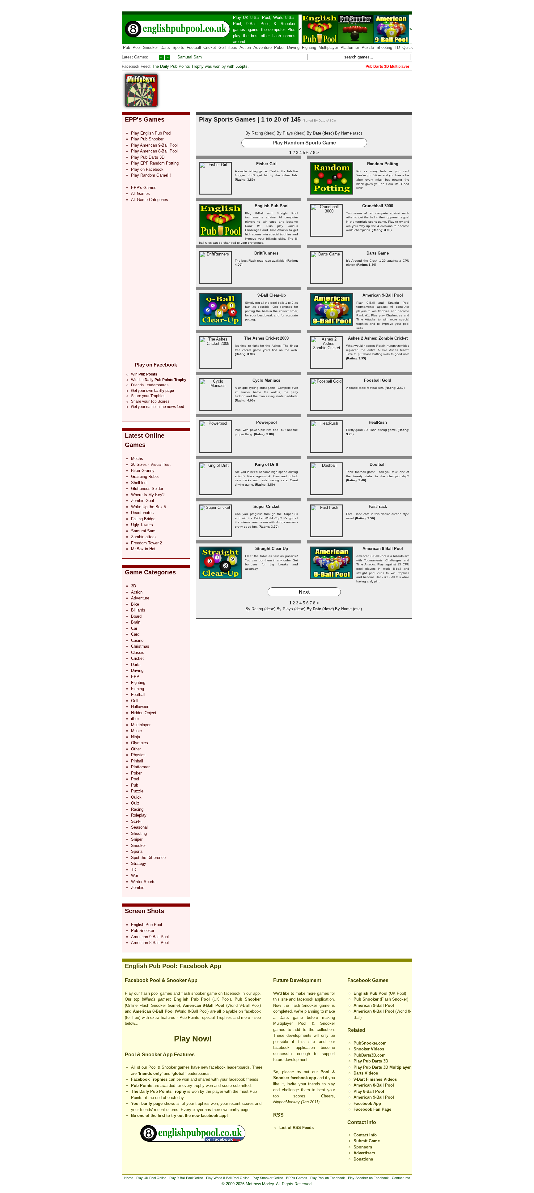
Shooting (384, 47)
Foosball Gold (377, 380)
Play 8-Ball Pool (369, 1091)
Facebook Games (367, 980)
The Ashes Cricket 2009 (266, 338)
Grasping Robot (145, 476)
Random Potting (382, 163)
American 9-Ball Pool (150, 936)
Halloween (140, 706)
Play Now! (193, 1038)
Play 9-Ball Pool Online (186, 1178)
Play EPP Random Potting (155, 163)
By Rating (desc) (260, 133)
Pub (126, 47)
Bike (135, 604)
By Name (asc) (348, 133)
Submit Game (367, 1141)
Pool (137, 47)
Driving (293, 47)
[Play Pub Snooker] (355, 42)
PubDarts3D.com (370, 1055)
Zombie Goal (142, 500)
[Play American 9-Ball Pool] (391, 42)
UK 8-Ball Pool (256, 17)
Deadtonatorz (143, 512)
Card (135, 634)
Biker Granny (143, 470)
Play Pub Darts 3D (147, 157)
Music (136, 730)
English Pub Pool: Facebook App (173, 966)
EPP (135, 676)
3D (133, 586)
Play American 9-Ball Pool (154, 145)
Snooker (288, 23)
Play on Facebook (147, 169)
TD (397, 47)
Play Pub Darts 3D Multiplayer (382, 1067)
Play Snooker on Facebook (368, 1178)
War (134, 875)
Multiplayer (328, 47)
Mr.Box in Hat (143, 549)
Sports (178, 47)
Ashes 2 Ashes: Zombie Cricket (378, 338)
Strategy (138, 863)
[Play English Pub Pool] (319, 42)
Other (136, 749)
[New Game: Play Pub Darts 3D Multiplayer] (141, 105)
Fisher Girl (266, 163)
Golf (222, 47)
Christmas (140, 646)
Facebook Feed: (136, 66)
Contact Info (361, 1122)
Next (304, 591)
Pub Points (141, 1085)
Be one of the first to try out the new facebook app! (179, 1115)
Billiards (138, 610)
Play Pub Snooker (147, 139)
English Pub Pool (146, 924)
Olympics (139, 742)
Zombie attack (144, 536)
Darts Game (378, 253)
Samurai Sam (189, 57)
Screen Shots (144, 911)
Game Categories (150, 572)
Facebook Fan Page (372, 1109)
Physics (138, 755)
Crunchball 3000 (377, 206)
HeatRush (378, 422)
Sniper (136, 839)
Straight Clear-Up (271, 548)
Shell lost (139, 482)
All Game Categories (149, 199)
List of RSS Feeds (296, 1127)
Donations (363, 1159)
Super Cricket (266, 506)
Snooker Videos (369, 1049)
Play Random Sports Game (304, 142)
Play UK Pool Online (151, 1178)
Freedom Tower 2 (146, 543)
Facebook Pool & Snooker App (161, 980)
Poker (279, 47)
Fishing (137, 688)
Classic (137, 652)
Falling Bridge (143, 519)
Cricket (209, 47)
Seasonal (139, 827)
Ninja (135, 737)
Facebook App (367, 1103)
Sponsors (363, 1147)
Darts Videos (366, 1073)
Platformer (350, 47)
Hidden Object (143, 712)
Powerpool (266, 422)
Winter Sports (143, 881)
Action (245, 47)
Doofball (378, 464)
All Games (140, 193)
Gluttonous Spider (147, 488)
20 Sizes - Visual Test (151, 464)
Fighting (309, 47)
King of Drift (266, 464)
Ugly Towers (142, 524)
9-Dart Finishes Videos (375, 1079)
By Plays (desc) (291, 133)
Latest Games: (135, 57)
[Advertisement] (299, 88)
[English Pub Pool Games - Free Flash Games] (192, 1140)
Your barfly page (147, 1103)
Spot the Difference (148, 857)
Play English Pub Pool (151, 133)
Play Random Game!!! (151, 175)
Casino (137, 640)
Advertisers (364, 1153)
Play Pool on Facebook (327, 1178)
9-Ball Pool (257, 23)
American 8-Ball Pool (150, 942)
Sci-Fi (136, 821)
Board (136, 616)
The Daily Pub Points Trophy (158, 1091)
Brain (135, 622)
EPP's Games (144, 119)
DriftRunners (266, 253)
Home (128, 1178)
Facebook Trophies (149, 1079)
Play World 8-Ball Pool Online (227, 1178)
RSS (278, 1115)
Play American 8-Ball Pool (154, 151)
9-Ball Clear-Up (271, 295)
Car (134, 628)
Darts (165, 47)
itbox (232, 47)
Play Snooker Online (267, 1178)
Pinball (137, 761)
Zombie (137, 887)
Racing (137, 809)
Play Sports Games (227, 119)
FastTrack (378, 506)
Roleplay (138, 815)
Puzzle (368, 47)
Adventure (262, 47)
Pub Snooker (142, 930)
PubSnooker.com (370, 1043)
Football (194, 47)
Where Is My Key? (147, 494)
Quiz (135, 803)
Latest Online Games (144, 440)
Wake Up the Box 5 (148, 506)
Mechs (137, 458)
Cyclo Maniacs (266, 380)
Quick (407, 47)
